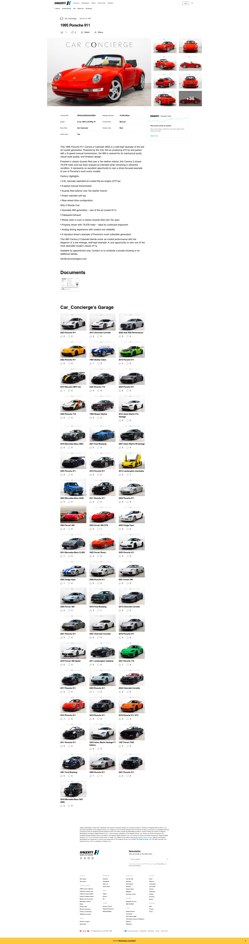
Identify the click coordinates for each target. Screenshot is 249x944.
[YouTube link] (93, 858)
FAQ (150, 906)
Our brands (152, 886)
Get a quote (83, 879)
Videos (105, 893)
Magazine (128, 891)
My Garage (89, 8)
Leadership (152, 884)
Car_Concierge (70, 19)
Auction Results (66, 8)
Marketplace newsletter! (127, 941)
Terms (151, 911)
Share (100, 32)
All (103, 899)
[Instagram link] (89, 858)
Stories (105, 896)
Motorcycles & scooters (86, 899)
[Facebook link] (81, 858)
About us (151, 881)
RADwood (129, 924)
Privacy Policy (160, 864)
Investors (151, 896)
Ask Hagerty (129, 884)
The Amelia (129, 914)
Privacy (151, 909)
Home (151, 879)
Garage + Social (107, 906)
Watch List (81, 8)
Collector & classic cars (86, 891)
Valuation (128, 881)
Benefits (128, 886)
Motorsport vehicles (85, 901)
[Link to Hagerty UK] (88, 931)
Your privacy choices (132, 931)
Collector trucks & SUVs (86, 893)
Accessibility (143, 931)
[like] (62, 32)
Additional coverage (85, 914)
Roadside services (131, 901)
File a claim (83, 881)
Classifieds (106, 881)
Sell (74, 8)
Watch (87, 32)
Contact (151, 894)
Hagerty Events (130, 911)
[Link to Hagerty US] (81, 931)
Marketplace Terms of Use (144, 837)
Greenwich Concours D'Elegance (135, 919)
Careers (151, 889)
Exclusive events (131, 894)
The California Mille (131, 916)
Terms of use (164, 931)
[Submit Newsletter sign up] (166, 859)
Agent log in (83, 924)
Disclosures (151, 931)
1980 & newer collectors (86, 888)
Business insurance (85, 909)
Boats (81, 904)
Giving (151, 899)
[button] (99, 73)
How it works (106, 886)
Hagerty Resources (108, 908)
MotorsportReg (107, 911)
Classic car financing (85, 911)
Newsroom (152, 891)
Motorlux (128, 921)
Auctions (105, 879)
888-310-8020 (130, 904)
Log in (185, 3)
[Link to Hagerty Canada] (84, 931)
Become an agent (84, 921)
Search (58, 8)
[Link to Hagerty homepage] (89, 852)
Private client (83, 906)
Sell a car (105, 884)
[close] (245, 940)
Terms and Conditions (135, 865)
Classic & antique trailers (87, 896)
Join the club (129, 879)
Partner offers (130, 889)
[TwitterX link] (85, 858)
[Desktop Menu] (192, 3)
